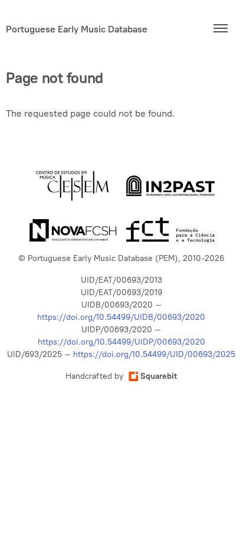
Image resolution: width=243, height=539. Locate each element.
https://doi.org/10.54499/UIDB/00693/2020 (121, 317)
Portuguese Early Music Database (76, 29)
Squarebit (158, 376)
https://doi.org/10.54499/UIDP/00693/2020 (121, 342)
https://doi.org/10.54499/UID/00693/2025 (154, 354)
